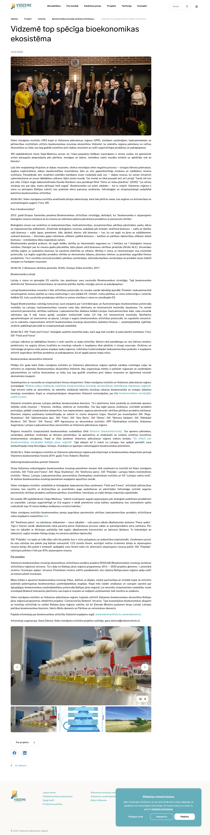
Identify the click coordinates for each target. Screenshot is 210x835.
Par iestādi (72, 6)
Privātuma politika (52, 804)
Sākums (14, 19)
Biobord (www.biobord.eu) (106, 431)
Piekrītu (185, 816)
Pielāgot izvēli (135, 816)
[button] (17, 667)
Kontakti (142, 6)
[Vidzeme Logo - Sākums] (25, 6)
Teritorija (127, 6)
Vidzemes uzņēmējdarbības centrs (109, 796)
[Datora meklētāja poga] (188, 6)
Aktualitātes (54, 6)
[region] (158, 807)
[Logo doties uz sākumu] (25, 797)
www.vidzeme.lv (131, 614)
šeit (45, 516)
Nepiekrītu (161, 816)
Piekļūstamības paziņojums (58, 796)
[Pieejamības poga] (196, 6)
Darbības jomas (92, 6)
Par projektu (22, 742)
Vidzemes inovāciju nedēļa (105, 792)
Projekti (111, 6)
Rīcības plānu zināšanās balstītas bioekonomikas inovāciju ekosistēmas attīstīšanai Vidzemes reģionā (88, 386)
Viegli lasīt (48, 800)
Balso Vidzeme (99, 800)
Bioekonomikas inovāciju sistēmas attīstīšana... (73, 19)
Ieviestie (42, 19)
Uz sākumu (21, 765)
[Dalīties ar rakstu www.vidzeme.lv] (14, 753)
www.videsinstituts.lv (108, 614)
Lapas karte (49, 792)
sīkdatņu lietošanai (162, 809)
